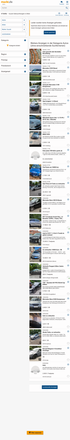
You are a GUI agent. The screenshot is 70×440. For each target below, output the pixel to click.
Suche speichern (59, 15)
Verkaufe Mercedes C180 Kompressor (51, 85)
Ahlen (4, 25)
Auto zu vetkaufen (49, 316)
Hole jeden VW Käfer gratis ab (52, 151)
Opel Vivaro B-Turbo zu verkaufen (54, 184)
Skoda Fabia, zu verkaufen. (52, 332)
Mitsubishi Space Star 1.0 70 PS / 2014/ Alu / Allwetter (53, 118)
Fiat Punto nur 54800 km (51, 167)
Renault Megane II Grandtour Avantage (52, 349)
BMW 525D (46, 134)
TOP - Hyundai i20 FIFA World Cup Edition (54, 283)
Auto (44, 365)
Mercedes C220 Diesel (50, 68)
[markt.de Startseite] (6, 2)
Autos (4, 20)
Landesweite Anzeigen (49, 387)
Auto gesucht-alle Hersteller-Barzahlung (52, 52)
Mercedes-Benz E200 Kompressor (54, 299)
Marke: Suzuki (6, 29)
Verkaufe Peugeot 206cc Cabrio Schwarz (53, 267)
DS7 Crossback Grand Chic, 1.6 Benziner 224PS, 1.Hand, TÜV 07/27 (53, 217)
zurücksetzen (6, 34)
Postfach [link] (61, 4)
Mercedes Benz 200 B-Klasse (52, 200)
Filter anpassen (36, 433)
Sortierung (66, 15)
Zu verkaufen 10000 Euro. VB (52, 250)
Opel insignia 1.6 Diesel (50, 101)
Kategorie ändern (14, 45)
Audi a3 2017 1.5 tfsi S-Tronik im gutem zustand (53, 234)
